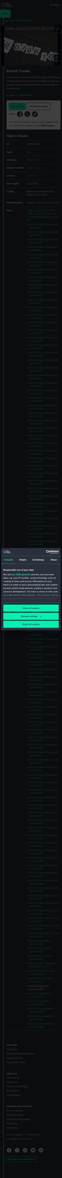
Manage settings (29, 616)
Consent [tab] (8, 560)
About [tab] (53, 560)
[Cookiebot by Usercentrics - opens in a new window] (46, 552)
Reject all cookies (31, 624)
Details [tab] (22, 560)
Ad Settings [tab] (38, 560)
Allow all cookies (31, 608)
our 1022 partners (21, 574)
